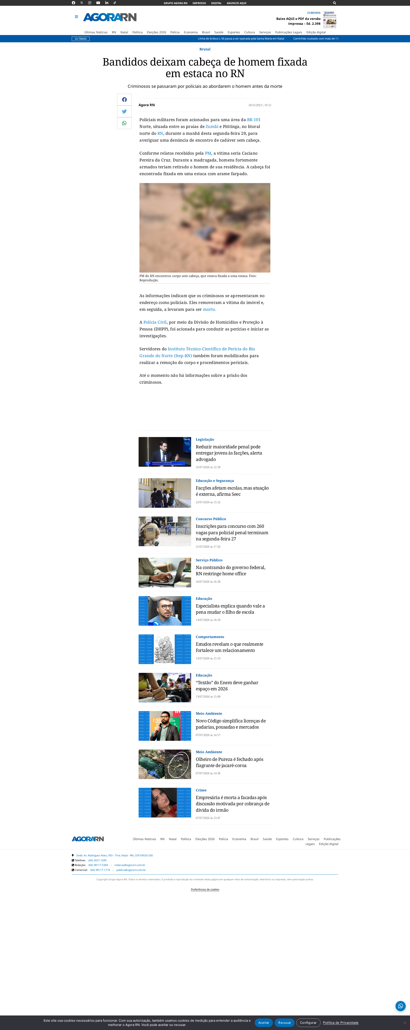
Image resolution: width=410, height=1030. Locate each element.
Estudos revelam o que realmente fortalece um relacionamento (229, 647)
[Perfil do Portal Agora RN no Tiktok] (116, 2)
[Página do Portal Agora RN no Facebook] (75, 2)
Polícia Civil (155, 322)
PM (208, 153)
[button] (77, 17)
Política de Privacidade (341, 1023)
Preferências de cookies (205, 889)
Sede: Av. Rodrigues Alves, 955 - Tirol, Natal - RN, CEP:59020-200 (114, 855)
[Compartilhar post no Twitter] (124, 111)
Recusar (284, 1023)
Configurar (308, 1023)
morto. (209, 309)
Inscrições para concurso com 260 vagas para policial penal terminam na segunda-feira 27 (232, 532)
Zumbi (212, 126)
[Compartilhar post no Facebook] (124, 99)
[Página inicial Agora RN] (88, 839)
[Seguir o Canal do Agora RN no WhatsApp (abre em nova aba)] (400, 1006)
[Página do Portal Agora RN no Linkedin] (109, 2)
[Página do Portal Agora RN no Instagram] (91, 2)
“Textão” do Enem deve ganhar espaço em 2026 (227, 685)
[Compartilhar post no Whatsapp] (124, 123)
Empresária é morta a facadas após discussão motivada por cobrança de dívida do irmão (232, 803)
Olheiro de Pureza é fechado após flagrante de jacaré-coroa (229, 762)
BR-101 (254, 119)
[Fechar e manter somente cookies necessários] (405, 1023)
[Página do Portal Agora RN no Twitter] (84, 2)
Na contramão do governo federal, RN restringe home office (230, 570)
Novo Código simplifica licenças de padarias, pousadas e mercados (231, 724)
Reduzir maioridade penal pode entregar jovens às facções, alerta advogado (229, 453)
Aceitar (263, 1023)
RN (160, 133)
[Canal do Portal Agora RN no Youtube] (100, 2)
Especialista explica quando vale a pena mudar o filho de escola (230, 609)
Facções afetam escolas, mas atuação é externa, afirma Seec (232, 491)
